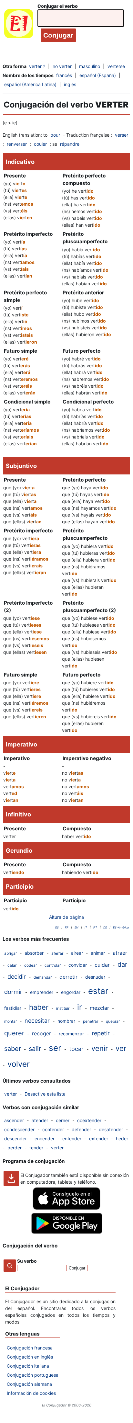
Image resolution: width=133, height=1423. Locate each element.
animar (98, 953)
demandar (43, 977)
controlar (53, 965)
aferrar (57, 953)
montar (10, 1021)
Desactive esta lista (45, 1094)
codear (30, 965)
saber (12, 1049)
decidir (16, 976)
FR (66, 927)
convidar (77, 965)
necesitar (37, 1020)
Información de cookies (31, 1393)
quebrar (113, 1021)
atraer (120, 953)
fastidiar (12, 1008)
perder (14, 1147)
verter (10, 1094)
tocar (76, 1048)
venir (99, 1048)
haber (38, 1007)
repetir (101, 1033)
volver (18, 1064)
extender (98, 1138)
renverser (17, 144)
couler (40, 144)
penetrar (90, 1021)
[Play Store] (66, 1232)
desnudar (95, 977)
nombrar (66, 1021)
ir (79, 1007)
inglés (70, 84)
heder (122, 1138)
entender (71, 1138)
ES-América (121, 927)
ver (121, 1048)
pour (55, 135)
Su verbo (27, 1261)
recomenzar (71, 1033)
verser (121, 135)
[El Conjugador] (19, 25)
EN (76, 927)
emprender (41, 992)
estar (98, 991)
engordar (70, 992)
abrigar (10, 953)
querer (14, 1033)
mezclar (99, 1008)
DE (105, 927)
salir (35, 1049)
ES (57, 927)
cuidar (102, 965)
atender (40, 1120)
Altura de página (66, 917)
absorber (34, 953)
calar (11, 965)
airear (77, 953)
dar (122, 964)
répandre (69, 144)
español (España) (97, 75)
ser (55, 1048)
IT (86, 927)
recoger (41, 1033)
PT (95, 927)
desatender (111, 1129)
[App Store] (66, 1208)
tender (36, 1147)
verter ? (37, 66)
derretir (68, 976)
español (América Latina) (30, 84)
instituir (62, 1008)
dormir (13, 991)
